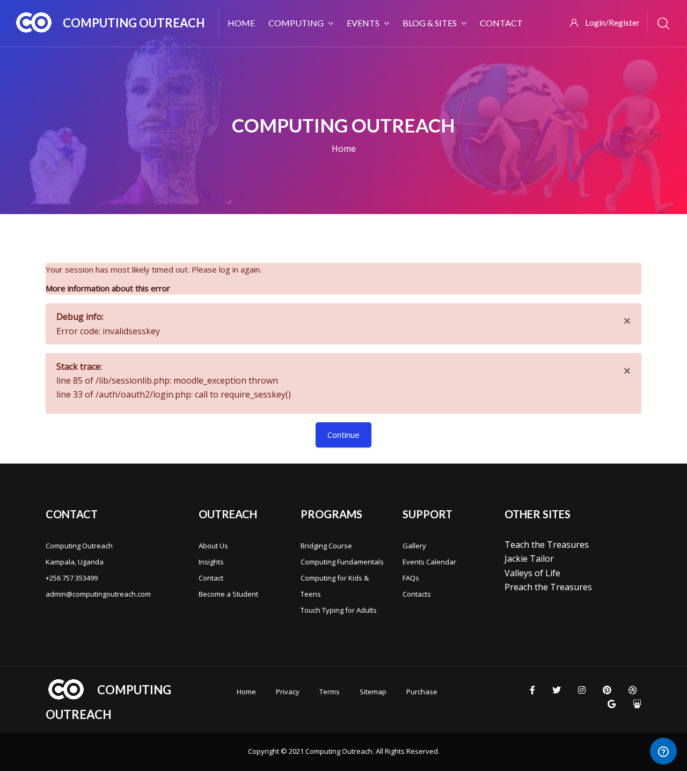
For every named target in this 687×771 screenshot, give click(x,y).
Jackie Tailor (529, 558)
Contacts (417, 594)
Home (344, 149)
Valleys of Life (532, 573)
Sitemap (373, 691)
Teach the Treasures (547, 544)
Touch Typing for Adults (339, 610)
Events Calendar (429, 562)
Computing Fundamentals (342, 562)
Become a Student (228, 594)
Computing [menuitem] (296, 23)
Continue (343, 434)
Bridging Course (326, 545)
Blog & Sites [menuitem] (430, 23)
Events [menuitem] (363, 23)
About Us (213, 545)
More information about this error (108, 288)
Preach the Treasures (548, 587)
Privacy (287, 691)
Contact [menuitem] (501, 23)
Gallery (414, 545)
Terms (329, 691)
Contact (211, 578)
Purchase (421, 691)
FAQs (411, 578)
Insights (211, 562)
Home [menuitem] (241, 23)
